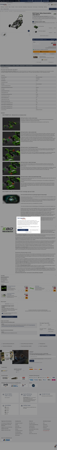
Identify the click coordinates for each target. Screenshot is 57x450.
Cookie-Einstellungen (33, 226)
